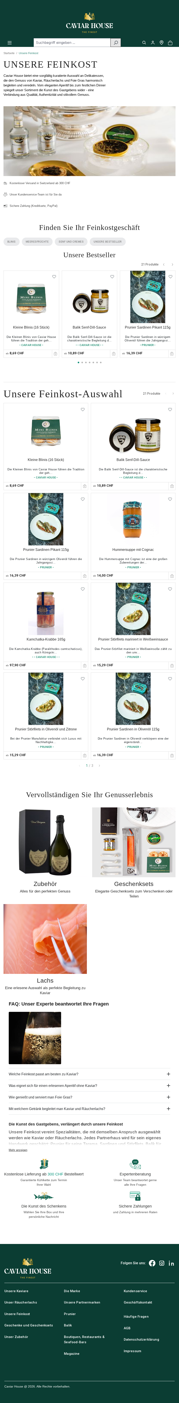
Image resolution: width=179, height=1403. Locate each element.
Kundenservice (135, 1291)
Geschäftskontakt (138, 1302)
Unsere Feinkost (17, 1314)
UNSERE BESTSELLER (108, 241)
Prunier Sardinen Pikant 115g (147, 327)
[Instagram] (161, 1263)
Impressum (132, 1351)
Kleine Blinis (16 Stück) (31, 327)
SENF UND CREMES (71, 241)
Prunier (70, 1314)
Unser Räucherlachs (20, 1302)
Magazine (71, 1354)
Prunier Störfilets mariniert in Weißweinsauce (133, 639)
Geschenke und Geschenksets (28, 1325)
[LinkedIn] (171, 1263)
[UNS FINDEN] (161, 42)
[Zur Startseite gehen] (89, 23)
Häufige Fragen (136, 1317)
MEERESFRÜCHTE (37, 241)
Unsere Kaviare (16, 1291)
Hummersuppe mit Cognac (133, 550)
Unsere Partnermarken (82, 1302)
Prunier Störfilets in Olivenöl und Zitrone (46, 729)
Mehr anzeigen (18, 1150)
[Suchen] (115, 42)
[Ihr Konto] (152, 42)
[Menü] (9, 42)
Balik (68, 1325)
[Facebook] (152, 1263)
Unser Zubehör (16, 1337)
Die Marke (72, 1291)
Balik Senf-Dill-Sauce (89, 327)
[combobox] (72, 42)
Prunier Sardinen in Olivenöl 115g (133, 729)
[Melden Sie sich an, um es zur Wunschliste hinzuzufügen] (54, 275)
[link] (31, 314)
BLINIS (11, 241)
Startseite (9, 53)
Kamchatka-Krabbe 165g (46, 639)
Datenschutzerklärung (141, 1339)
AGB (127, 1328)
